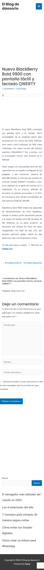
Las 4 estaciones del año (17, 507)
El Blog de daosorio (10, 6)
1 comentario (8, 88)
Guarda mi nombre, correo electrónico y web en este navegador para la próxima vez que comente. (21, 385)
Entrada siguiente (33, 264)
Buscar (5, 478)
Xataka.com (7, 249)
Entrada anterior (12, 263)
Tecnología (21, 88)
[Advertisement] (22, 36)
